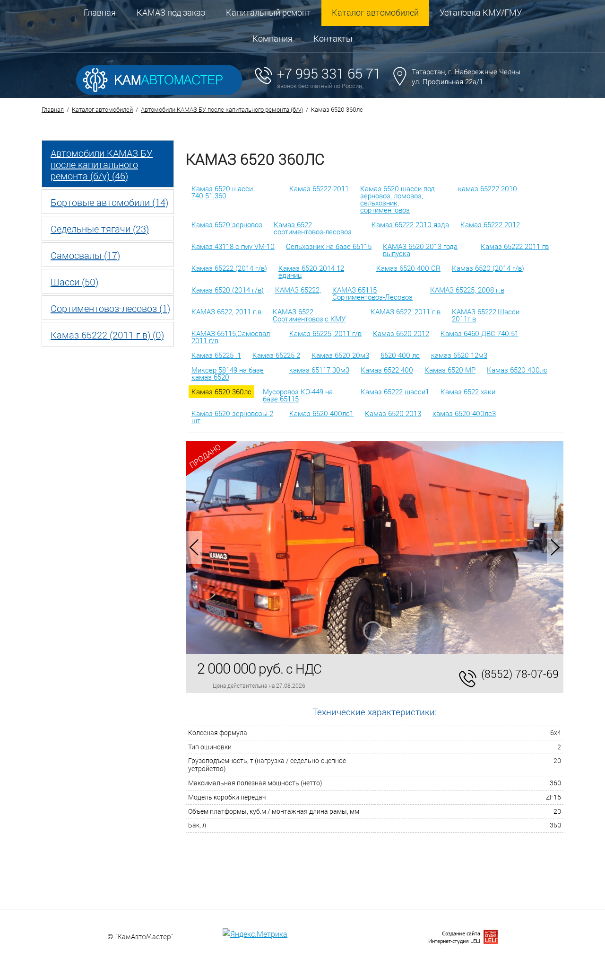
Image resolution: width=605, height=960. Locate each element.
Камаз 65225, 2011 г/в (325, 333)
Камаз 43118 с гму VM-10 (233, 246)
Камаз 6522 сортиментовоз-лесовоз (313, 228)
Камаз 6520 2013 (393, 413)
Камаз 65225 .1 (216, 355)
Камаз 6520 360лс (221, 391)
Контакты (333, 38)
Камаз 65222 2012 (490, 224)
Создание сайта (461, 933)
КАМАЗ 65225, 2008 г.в (467, 289)
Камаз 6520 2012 (401, 333)
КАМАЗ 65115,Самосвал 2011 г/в (230, 337)
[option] (374, 547)
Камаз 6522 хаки (468, 391)
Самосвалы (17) (85, 255)
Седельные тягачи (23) (100, 228)
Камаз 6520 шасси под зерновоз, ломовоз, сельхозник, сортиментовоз (397, 199)
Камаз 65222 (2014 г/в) (229, 268)
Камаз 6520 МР (449, 369)
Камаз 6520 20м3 (340, 355)
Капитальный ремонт (268, 12)
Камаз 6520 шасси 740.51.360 (222, 192)
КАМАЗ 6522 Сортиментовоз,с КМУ (309, 315)
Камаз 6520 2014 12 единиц (311, 271)
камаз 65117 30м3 (319, 369)
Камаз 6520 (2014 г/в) (488, 268)
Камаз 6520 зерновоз (226, 224)
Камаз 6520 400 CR (408, 268)
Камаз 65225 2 (276, 355)
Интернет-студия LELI (454, 940)
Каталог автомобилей (375, 12)
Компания (272, 38)
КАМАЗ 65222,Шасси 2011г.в (485, 315)
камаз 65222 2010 (487, 188)
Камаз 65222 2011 (319, 188)
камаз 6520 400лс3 (464, 413)
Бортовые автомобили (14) (109, 202)
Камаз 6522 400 (387, 369)
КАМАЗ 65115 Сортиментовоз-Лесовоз (372, 293)
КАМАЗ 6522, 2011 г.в (226, 311)
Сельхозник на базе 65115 (329, 246)
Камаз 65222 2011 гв (515, 246)
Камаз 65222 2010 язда (410, 224)
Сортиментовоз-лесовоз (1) (110, 308)
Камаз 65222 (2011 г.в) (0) (107, 335)
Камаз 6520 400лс (517, 369)
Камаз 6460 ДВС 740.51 (480, 333)
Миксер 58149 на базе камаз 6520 (227, 373)
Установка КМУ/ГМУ (481, 12)
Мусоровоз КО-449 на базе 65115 (298, 395)
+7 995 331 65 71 (329, 73)
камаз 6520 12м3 (459, 355)
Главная (100, 12)
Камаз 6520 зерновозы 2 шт (232, 417)
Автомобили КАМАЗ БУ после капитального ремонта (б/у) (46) (102, 164)
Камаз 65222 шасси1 (395, 391)
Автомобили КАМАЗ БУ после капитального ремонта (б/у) (222, 109)
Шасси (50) (74, 282)
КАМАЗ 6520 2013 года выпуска (420, 249)
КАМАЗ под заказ (171, 12)
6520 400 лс (400, 355)
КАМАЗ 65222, (298, 289)
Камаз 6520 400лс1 (321, 413)
